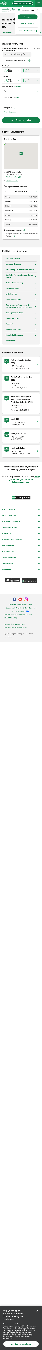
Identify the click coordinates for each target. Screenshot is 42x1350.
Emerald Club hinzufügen (26, 31)
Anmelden (27, 17)
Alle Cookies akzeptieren (21, 1344)
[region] (21, 1328)
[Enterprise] (3, 3)
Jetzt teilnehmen (26, 23)
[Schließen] (37, 1310)
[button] (38, 3)
